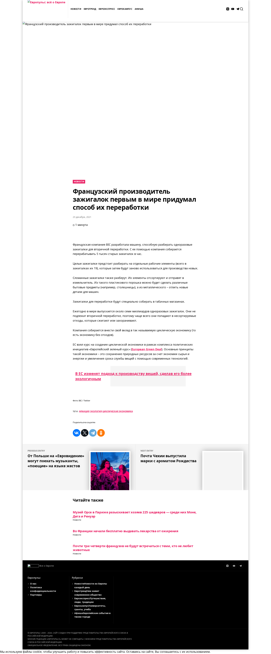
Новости (76, 9)
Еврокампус (124, 9)
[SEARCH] (241, 9)
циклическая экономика (117, 411)
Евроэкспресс (107, 9)
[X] (84, 433)
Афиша (139, 9)
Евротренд (90, 9)
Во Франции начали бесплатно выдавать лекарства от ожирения (125, 531)
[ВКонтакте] (76, 433)
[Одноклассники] (101, 433)
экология (96, 411)
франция (84, 411)
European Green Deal (147, 349)
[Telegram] (93, 433)
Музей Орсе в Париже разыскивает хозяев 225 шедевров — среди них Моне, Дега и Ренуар (135, 514)
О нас (33, 583)
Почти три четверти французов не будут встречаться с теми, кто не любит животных (133, 548)
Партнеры (36, 594)
